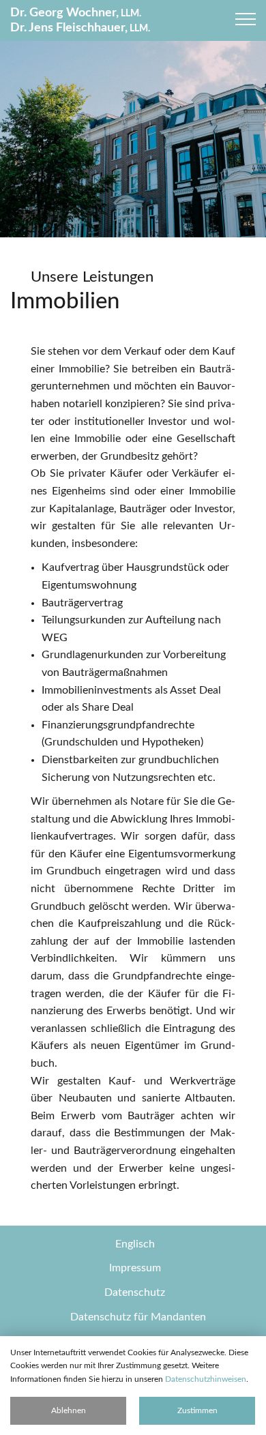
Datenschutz (134, 1292)
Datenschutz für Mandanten (138, 1317)
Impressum (135, 1267)
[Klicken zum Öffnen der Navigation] (245, 19)
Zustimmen (197, 1410)
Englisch (135, 1244)
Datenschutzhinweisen (205, 1379)
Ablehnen (68, 1410)
